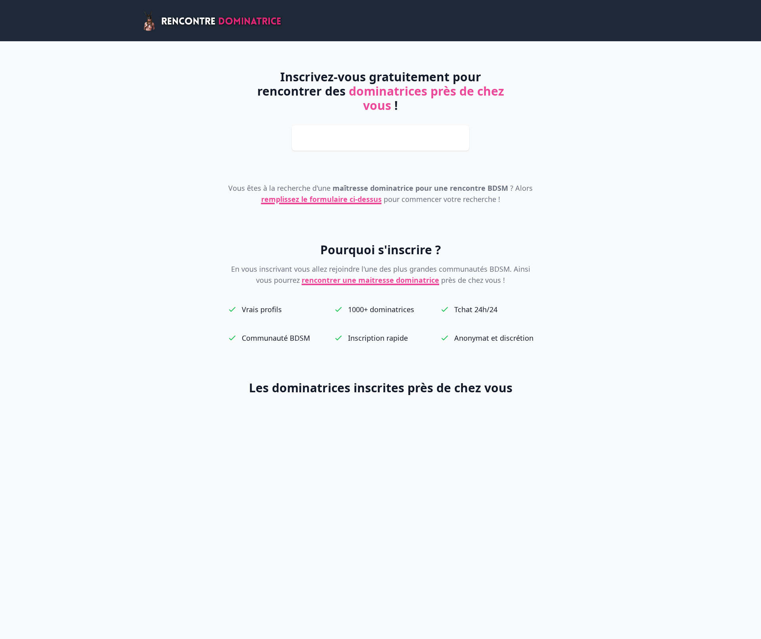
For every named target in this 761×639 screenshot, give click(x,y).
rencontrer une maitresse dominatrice (370, 280)
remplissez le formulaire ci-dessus (321, 199)
